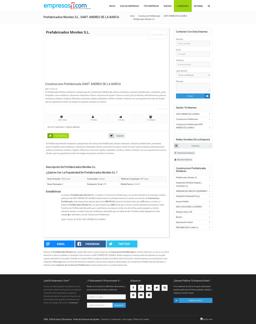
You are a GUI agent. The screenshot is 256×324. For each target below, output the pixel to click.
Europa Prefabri (182, 201)
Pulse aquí (57, 262)
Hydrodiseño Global (184, 222)
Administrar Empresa (185, 153)
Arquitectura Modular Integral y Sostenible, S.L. (189, 184)
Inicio (112, 6)
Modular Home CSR (184, 212)
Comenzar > (74, 302)
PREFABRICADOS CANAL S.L (187, 227)
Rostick (179, 217)
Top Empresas (151, 6)
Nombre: (179, 39)
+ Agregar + (182, 6)
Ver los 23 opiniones (55, 127)
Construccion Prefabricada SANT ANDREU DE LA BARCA (189, 126)
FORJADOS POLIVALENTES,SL (188, 196)
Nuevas (168, 6)
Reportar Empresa (184, 159)
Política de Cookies (141, 319)
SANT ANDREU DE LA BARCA (188, 114)
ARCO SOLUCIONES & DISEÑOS (189, 206)
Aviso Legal (127, 319)
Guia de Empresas (129, 6)
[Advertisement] (106, 60)
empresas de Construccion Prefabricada (72, 265)
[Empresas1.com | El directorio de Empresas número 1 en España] (67, 5)
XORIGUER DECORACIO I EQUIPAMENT (192, 191)
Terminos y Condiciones (111, 319)
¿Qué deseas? (181, 71)
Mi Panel (198, 6)
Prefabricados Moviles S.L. (187, 177)
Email (178, 50)
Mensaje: (179, 81)
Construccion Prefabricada (187, 119)
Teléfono (180, 60)
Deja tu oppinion (73, 127)
